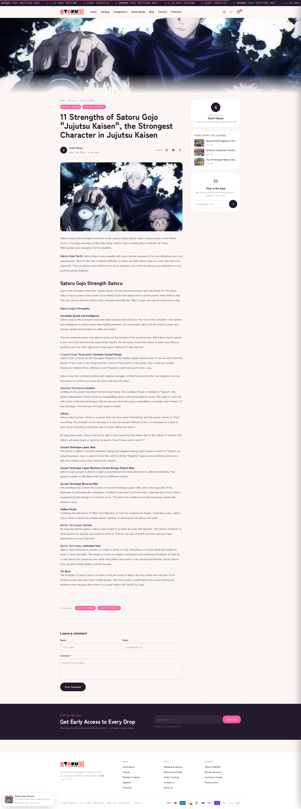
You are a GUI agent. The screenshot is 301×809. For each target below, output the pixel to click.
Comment (66, 655)
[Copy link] (179, 150)
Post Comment (73, 687)
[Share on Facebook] (173, 150)
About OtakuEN (212, 766)
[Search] (224, 12)
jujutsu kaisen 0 (94, 107)
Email (126, 640)
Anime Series (138, 11)
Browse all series (213, 772)
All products (129, 766)
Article (72, 100)
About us (168, 787)
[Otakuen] (89, 764)
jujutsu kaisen (87, 100)
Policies (176, 11)
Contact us (169, 782)
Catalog (105, 11)
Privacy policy (211, 782)
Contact (162, 11)
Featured (127, 787)
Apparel (127, 782)
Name (64, 640)
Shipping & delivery (173, 766)
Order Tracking (171, 777)
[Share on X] (166, 150)
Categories (120, 11)
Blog (151, 11)
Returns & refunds (173, 772)
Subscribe (231, 719)
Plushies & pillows (131, 777)
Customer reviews (214, 777)
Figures (126, 772)
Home (93, 11)
